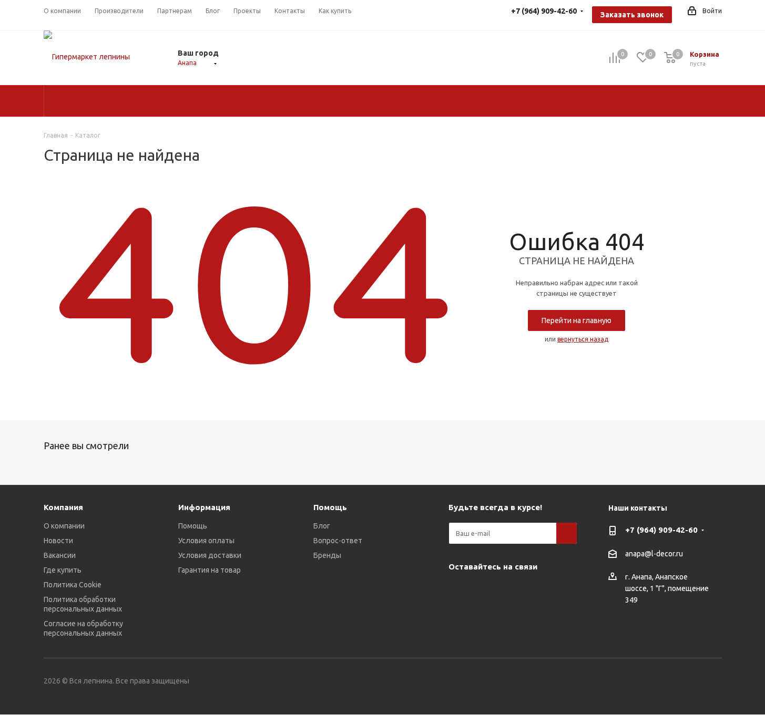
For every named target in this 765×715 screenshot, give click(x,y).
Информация (204, 507)
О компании (64, 526)
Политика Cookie (72, 585)
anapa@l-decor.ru (654, 554)
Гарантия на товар (209, 570)
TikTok (485, 617)
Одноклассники (511, 591)
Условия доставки (209, 555)
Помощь (192, 526)
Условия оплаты (206, 540)
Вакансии (60, 555)
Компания (63, 507)
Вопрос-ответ (337, 540)
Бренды (327, 555)
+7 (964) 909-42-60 (661, 529)
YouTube (485, 591)
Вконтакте (459, 591)
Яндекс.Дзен (459, 617)
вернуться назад (582, 339)
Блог (321, 526)
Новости (58, 540)
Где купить (62, 570)
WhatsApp (537, 591)
